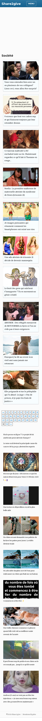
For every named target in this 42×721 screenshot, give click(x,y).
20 (33, 416)
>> (11, 424)
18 (25, 416)
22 (3, 420)
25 (15, 420)
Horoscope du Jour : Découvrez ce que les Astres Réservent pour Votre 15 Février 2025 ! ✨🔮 (21, 477)
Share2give (11, 4)
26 (19, 420)
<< (3, 412)
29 (31, 420)
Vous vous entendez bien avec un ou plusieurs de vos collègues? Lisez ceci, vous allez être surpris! (20, 85)
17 (22, 416)
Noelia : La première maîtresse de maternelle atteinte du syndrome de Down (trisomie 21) (20, 191)
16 (18, 416)
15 (14, 416)
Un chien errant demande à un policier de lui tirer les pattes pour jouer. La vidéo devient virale (20, 540)
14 (11, 416)
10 (34, 412)
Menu (31, 4)
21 (37, 416)
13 (7, 416)
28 (27, 420)
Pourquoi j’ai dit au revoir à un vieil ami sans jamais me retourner (18, 360)
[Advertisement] (21, 29)
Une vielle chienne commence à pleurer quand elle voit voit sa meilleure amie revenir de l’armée (19, 631)
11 (37, 412)
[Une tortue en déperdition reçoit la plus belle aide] (21, 495)
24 (11, 420)
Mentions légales (29, 714)
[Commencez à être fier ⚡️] (21, 588)
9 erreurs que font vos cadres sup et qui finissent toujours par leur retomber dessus (20, 119)
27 (23, 420)
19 (29, 416)
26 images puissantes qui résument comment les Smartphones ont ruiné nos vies (19, 226)
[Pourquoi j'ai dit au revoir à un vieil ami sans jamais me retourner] (20, 345)
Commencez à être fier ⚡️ (13, 601)
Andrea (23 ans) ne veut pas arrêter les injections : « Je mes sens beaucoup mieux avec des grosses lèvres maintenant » (20, 698)
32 (7, 424)
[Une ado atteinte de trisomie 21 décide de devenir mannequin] (20, 245)
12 (3, 416)
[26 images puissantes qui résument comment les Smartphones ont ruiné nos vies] (20, 211)
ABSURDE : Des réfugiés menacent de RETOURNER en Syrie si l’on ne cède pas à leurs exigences (20, 326)
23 (7, 420)
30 (35, 420)
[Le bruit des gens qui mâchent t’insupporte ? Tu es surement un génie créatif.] (20, 277)
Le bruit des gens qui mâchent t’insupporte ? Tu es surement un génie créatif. (20, 291)
